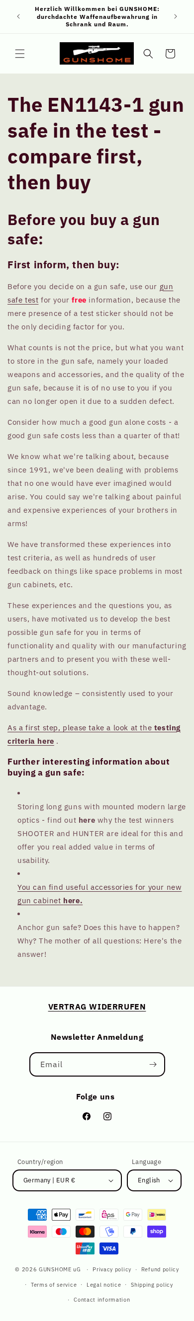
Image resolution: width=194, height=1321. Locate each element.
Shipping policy (152, 1284)
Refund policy (160, 1269)
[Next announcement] (176, 16)
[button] (20, 54)
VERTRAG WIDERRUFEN (97, 1006)
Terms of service (54, 1284)
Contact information (102, 1299)
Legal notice (104, 1284)
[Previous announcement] (18, 16)
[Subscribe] (153, 1064)
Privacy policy (112, 1269)
